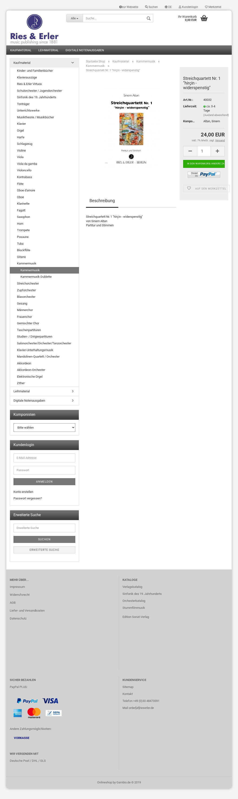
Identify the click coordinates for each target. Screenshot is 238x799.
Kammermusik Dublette (36, 276)
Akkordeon (24, 363)
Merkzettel (214, 7)
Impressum (17, 587)
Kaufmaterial (20, 50)
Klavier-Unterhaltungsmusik (35, 350)
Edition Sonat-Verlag (135, 617)
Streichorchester (28, 283)
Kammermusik (26, 263)
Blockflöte (23, 250)
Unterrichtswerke (28, 110)
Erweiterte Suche (44, 550)
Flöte (20, 184)
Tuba (20, 243)
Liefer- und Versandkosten (27, 610)
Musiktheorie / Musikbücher (35, 117)
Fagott (21, 210)
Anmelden (44, 481)
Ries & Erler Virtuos (29, 84)
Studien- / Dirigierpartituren (34, 336)
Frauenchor (24, 316)
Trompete (23, 230)
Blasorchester (26, 296)
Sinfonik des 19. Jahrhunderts (36, 97)
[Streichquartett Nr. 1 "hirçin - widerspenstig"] (131, 128)
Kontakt (127, 694)
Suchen (153, 7)
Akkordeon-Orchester (31, 370)
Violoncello (24, 170)
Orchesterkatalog (133, 601)
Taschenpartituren (29, 330)
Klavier (21, 123)
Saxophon (23, 217)
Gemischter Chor (28, 323)
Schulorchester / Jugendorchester (39, 90)
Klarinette (23, 203)
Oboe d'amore (26, 190)
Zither (21, 383)
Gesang (22, 303)
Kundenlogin (189, 7)
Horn (20, 223)
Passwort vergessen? (27, 498)
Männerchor (25, 310)
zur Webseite (130, 7)
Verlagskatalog (132, 587)
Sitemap (127, 687)
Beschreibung (102, 200)
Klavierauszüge (27, 77)
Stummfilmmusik (133, 607)
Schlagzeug (24, 144)
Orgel (20, 130)
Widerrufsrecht (20, 594)
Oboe (20, 197)
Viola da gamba (27, 164)
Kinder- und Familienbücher (35, 70)
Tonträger (23, 104)
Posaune (23, 237)
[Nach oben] (225, 792)
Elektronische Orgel (30, 376)
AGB (13, 602)
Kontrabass (24, 177)
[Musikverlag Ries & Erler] (34, 27)
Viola (20, 157)
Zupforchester (26, 290)
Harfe (20, 137)
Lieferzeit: (189, 106)
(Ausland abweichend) (216, 115)
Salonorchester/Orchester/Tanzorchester (44, 343)
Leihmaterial (48, 50)
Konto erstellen (23, 492)
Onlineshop (104, 782)
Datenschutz (18, 618)
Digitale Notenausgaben (85, 50)
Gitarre (21, 257)
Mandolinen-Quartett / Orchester (38, 356)
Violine (21, 150)
